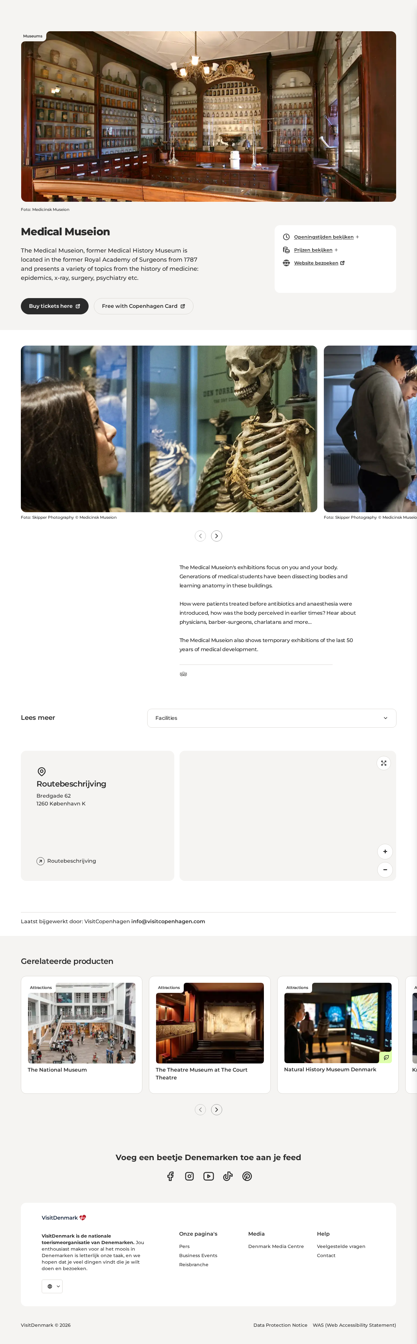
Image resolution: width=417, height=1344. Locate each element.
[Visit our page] (189, 1176)
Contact (326, 1255)
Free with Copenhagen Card (140, 306)
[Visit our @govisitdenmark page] (228, 1176)
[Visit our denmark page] (170, 1176)
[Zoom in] (385, 851)
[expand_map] (384, 763)
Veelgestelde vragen (341, 1246)
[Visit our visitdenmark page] (208, 1176)
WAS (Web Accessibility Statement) (354, 1325)
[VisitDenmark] (64, 1217)
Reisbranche (193, 1265)
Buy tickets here (51, 306)
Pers (184, 1246)
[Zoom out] (385, 870)
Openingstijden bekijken (324, 237)
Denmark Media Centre (276, 1246)
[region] (288, 816)
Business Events (198, 1255)
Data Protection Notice (280, 1325)
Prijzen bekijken (313, 250)
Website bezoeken (316, 263)
